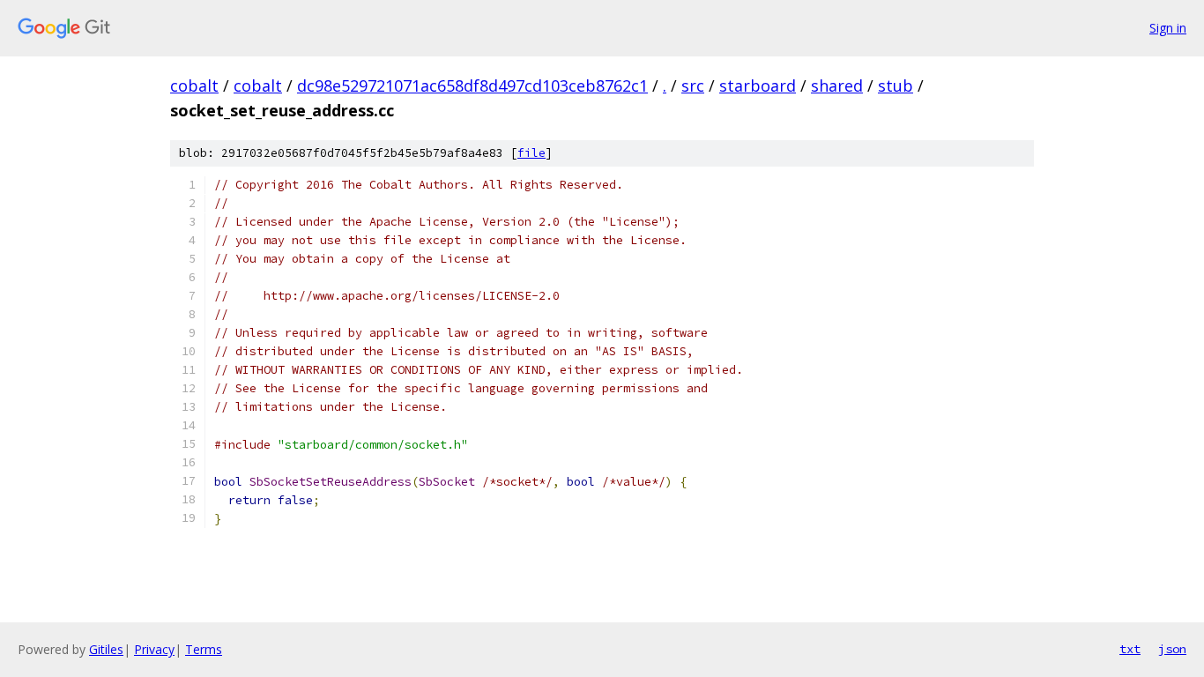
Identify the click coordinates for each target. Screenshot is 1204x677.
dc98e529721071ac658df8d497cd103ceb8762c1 (472, 85)
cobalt (194, 85)
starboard (757, 85)
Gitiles (106, 649)
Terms (203, 649)
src (692, 85)
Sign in (1167, 27)
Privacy (154, 649)
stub (895, 85)
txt (1130, 649)
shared (837, 85)
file (531, 152)
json (1172, 649)
